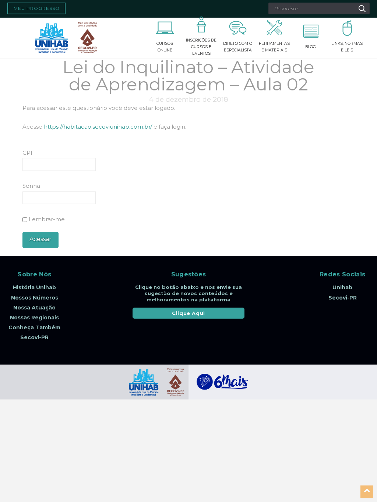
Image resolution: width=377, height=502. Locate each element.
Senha (31, 185)
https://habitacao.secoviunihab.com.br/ (98, 126)
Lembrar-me (46, 219)
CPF (28, 152)
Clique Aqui (188, 313)
